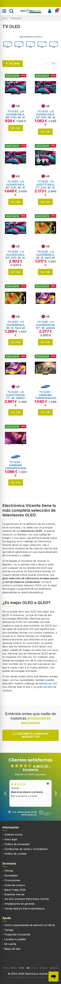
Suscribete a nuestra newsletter (32, 735)
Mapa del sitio (12, 948)
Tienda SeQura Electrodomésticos (24, 908)
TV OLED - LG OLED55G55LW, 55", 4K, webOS (45, 324)
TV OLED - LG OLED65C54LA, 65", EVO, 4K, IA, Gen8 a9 (16, 186)
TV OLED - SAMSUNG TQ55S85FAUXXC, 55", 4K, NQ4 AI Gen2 (16, 468)
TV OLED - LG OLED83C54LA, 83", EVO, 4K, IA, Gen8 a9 (16, 256)
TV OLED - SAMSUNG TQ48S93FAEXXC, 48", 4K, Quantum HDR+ (46, 398)
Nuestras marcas (14, 894)
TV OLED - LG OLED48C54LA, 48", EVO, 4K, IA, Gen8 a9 (16, 116)
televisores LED (47, 683)
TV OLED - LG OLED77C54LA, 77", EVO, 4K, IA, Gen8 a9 (45, 186)
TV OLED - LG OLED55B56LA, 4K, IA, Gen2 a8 (45, 254)
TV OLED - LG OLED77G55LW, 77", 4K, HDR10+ (15, 394)
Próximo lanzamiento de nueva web (30, 3)
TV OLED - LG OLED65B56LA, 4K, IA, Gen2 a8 (15, 324)
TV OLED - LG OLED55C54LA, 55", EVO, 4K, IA (45, 114)
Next (56, 793)
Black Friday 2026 (15, 889)
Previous (5, 793)
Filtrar (14, 63)
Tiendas (8, 929)
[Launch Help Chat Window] (53, 977)
